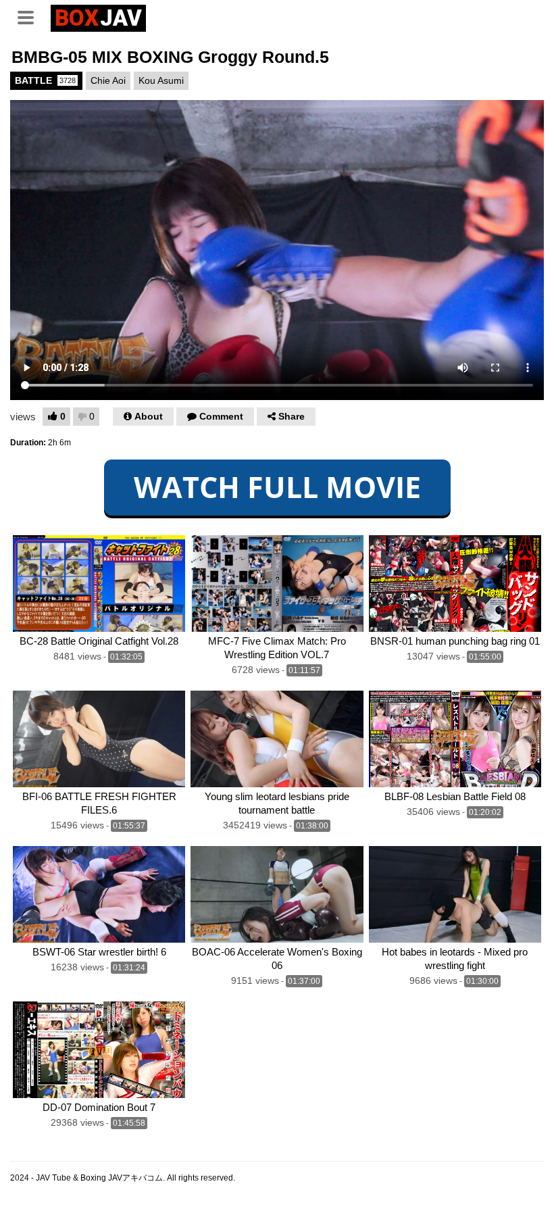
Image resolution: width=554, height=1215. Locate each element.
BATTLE (45, 80)
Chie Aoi (108, 80)
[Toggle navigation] (30, 16)
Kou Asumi (161, 80)
